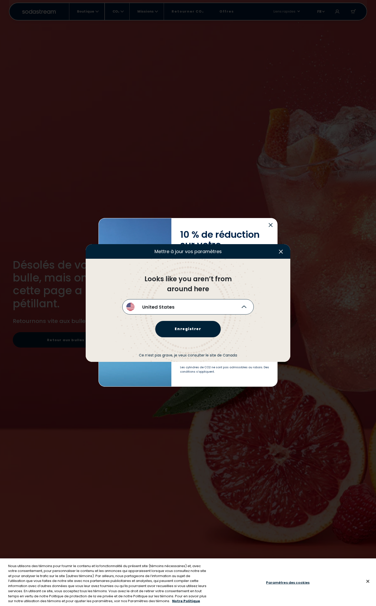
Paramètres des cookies (287, 582)
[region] (188, 582)
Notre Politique (186, 600)
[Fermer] (367, 581)
